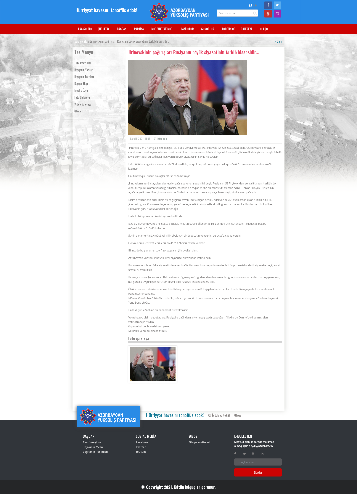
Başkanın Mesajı (93, 447)
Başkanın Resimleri (95, 451)
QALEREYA (246, 29)
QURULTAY (103, 29)
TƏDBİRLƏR (228, 29)
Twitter (141, 447)
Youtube (141, 451)
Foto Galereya (82, 97)
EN (256, 5)
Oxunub (162, 138)
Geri (279, 41)
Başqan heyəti (82, 83)
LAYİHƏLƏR (187, 29)
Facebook (142, 442)
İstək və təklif (220, 415)
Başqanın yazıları (84, 70)
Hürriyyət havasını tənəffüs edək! (106, 10)
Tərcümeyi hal (82, 63)
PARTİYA (139, 29)
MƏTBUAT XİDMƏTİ (162, 29)
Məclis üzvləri (82, 90)
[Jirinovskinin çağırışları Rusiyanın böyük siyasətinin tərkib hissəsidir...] (152, 364)
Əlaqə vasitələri (199, 442)
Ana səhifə (81, 41)
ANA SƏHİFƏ (85, 29)
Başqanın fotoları (84, 76)
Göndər (258, 472)
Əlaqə (77, 111)
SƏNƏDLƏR (207, 29)
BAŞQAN (121, 29)
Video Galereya (82, 104)
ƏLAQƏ (264, 29)
